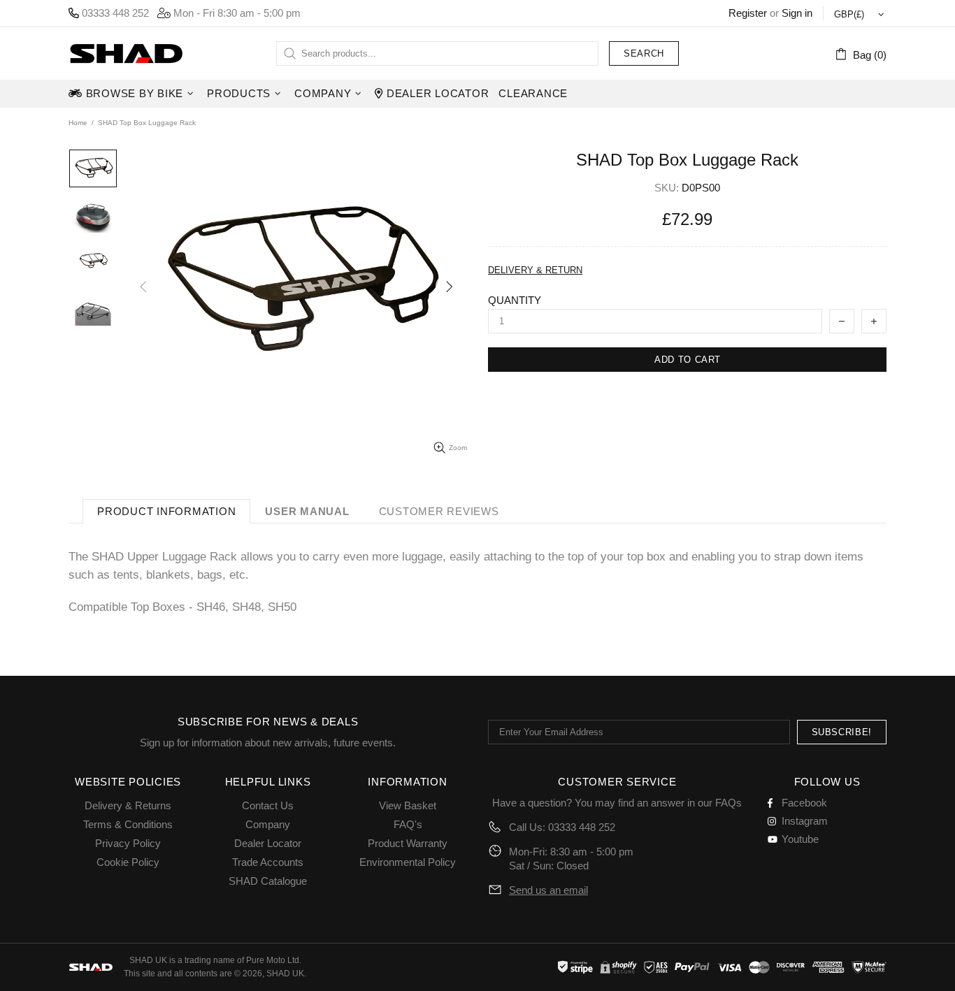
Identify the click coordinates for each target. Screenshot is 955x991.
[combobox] (437, 53)
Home (78, 122)
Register (747, 13)
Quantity (514, 300)
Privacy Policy (128, 843)
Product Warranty (407, 843)
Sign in (797, 13)
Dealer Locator (267, 843)
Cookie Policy (127, 862)
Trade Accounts (267, 862)
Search (644, 53)
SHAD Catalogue (268, 881)
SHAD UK (126, 53)
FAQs (728, 803)
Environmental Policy (407, 862)
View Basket (407, 805)
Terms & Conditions (128, 824)
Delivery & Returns (128, 805)
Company (267, 824)
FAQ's (408, 824)
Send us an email (548, 890)
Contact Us (268, 805)
